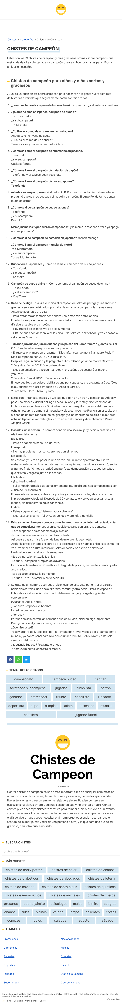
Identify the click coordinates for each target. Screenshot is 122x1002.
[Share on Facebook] (10, 659)
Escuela (65, 965)
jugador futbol (86, 715)
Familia (65, 947)
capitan (100, 679)
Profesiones (11, 938)
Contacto (18, 1001)
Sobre (43, 1001)
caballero (31, 715)
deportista (16, 706)
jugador (61, 688)
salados (60, 920)
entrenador (39, 697)
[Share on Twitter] (26, 659)
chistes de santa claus (59, 887)
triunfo (61, 697)
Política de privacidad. (21, 996)
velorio (58, 912)
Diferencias (10, 947)
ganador (15, 697)
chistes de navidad (20, 887)
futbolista (84, 688)
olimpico (51, 706)
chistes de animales (64, 895)
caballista (82, 697)
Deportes (9, 965)
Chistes (11, 39)
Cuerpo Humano (71, 982)
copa (34, 706)
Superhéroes (11, 982)
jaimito (93, 904)
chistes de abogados (63, 878)
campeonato (23, 679)
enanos (10, 912)
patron (106, 688)
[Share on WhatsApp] (18, 659)
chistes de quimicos (100, 887)
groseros (11, 904)
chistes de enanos (100, 870)
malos (77, 904)
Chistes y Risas (113, 999)
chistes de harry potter (24, 870)
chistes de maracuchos (23, 895)
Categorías (26, 39)
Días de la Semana (72, 973)
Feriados (9, 973)
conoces (13, 920)
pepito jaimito (34, 904)
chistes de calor (64, 870)
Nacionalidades (70, 938)
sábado (107, 920)
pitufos (41, 912)
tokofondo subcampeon (28, 688)
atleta (68, 706)
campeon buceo (64, 679)
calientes (93, 912)
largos (74, 912)
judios (37, 920)
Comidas (66, 956)
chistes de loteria (101, 878)
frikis (25, 912)
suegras (110, 904)
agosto (83, 920)
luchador (104, 697)
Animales (9, 956)
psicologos (59, 904)
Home (8, 1001)
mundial (106, 706)
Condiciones (31, 1001)
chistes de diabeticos (22, 878)
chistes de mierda (101, 895)
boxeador (86, 706)
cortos (111, 912)
